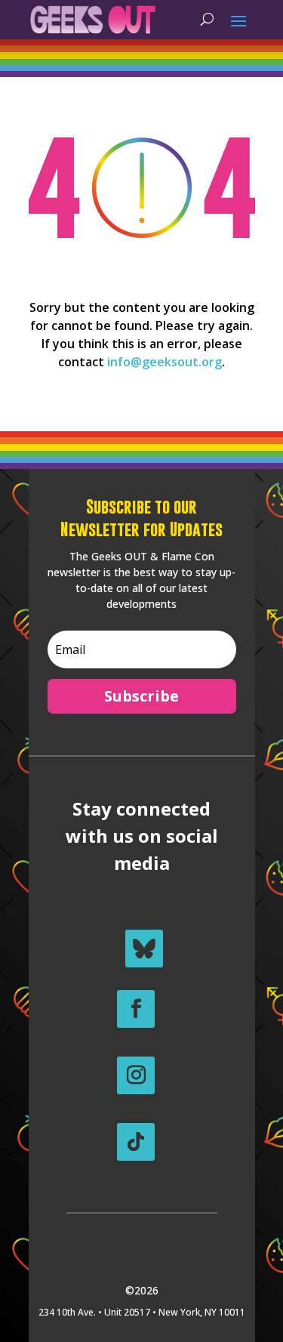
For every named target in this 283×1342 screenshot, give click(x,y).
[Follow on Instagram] (136, 1075)
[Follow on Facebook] (136, 1009)
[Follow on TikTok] (136, 1142)
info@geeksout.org (164, 361)
